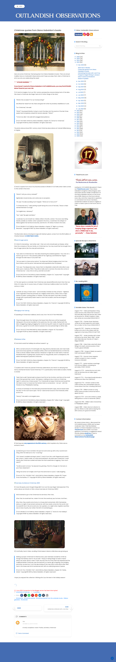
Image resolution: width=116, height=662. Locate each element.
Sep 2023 (81, 87)
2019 (78, 116)
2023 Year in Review (84, 68)
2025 (78, 58)
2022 (78, 111)
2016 (78, 121)
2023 (78, 62)
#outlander (24, 600)
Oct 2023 (81, 84)
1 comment (36, 592)
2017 (78, 120)
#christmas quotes (29, 598)
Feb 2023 (81, 106)
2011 (78, 130)
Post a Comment (23, 633)
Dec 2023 (81, 65)
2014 (78, 125)
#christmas (19, 598)
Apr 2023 (81, 100)
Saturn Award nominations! (86, 77)
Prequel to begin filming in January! (89, 75)
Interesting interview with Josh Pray (89, 73)
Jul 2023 (80, 92)
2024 (78, 60)
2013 (78, 127)
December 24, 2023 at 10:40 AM (30, 623)
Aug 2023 (81, 89)
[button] (21, 595)
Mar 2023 (81, 103)
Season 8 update (83, 78)
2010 (78, 132)
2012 (78, 129)
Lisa (24, 621)
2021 (78, 112)
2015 (78, 123)
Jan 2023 (81, 109)
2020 (78, 114)
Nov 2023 (81, 81)
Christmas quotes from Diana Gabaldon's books (87, 70)
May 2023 (81, 98)
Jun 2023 (81, 95)
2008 (78, 136)
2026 (78, 57)
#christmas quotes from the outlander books (49, 598)
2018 (78, 118)
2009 (78, 134)
